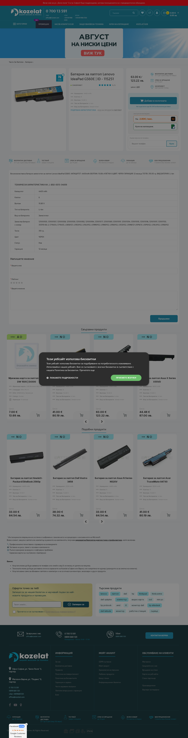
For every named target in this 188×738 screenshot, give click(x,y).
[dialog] (94, 369)
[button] (62, 378)
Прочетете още (87, 370)
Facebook (17, 726)
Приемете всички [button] (126, 377)
